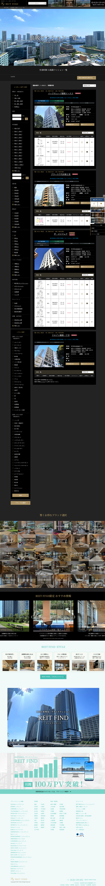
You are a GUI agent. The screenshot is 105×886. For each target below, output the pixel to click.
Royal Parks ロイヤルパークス (18, 845)
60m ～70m (18, 152)
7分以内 (16, 221)
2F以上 (16, 238)
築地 (79, 249)
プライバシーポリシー (81, 820)
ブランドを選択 (20, 503)
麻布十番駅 (53, 804)
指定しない (17, 170)
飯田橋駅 (82, 187)
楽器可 (16, 401)
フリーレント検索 (80, 809)
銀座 (79, 346)
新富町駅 (84, 109)
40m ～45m (18, 143)
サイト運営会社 (80, 829)
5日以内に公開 (18, 323)
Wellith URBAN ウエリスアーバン (19, 861)
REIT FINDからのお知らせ (82, 825)
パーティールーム (19, 384)
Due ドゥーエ (14, 834)
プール (16, 379)
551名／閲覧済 (40, 231)
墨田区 (36, 815)
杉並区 (42, 822)
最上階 (16, 252)
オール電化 (17, 393)
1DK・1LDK (17, 98)
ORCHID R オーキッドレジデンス (19, 825)
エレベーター (17, 342)
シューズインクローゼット (21, 462)
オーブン (16, 451)
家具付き (16, 491)
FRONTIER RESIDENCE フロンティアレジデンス (21, 858)
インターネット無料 (19, 410)
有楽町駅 (84, 191)
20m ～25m (18, 131)
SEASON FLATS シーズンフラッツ (19, 832)
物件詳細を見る (70, 124)
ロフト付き (17, 471)
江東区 (42, 806)
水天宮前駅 (53, 822)
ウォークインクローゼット (21, 465)
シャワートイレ (18, 431)
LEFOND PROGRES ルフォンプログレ (20, 820)
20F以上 (16, 246)
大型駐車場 (17, 359)
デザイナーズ (17, 289)
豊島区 (42, 818)
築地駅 (83, 110)
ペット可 (16, 294)
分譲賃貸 (16, 291)
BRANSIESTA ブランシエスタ (18, 852)
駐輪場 (16, 365)
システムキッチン (19, 440)
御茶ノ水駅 (62, 827)
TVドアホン (17, 350)
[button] (44, 638)
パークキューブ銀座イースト (60, 93)
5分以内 (16, 218)
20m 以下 (17, 128)
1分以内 (16, 213)
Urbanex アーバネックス (17, 818)
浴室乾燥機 (17, 434)
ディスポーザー (18, 448)
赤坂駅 (52, 809)
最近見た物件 (94, 205)
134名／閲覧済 (40, 171)
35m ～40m (18, 140)
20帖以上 (16, 269)
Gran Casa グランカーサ (17, 850)
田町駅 (52, 815)
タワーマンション (19, 286)
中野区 (36, 822)
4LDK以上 (16, 106)
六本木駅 (53, 806)
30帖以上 (16, 272)
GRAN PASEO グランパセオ (18, 838)
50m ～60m (18, 149)
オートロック (17, 345)
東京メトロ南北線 (75, 189)
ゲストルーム (17, 381)
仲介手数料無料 (18, 308)
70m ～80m (18, 155)
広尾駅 (52, 811)
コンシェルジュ (18, 373)
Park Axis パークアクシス (17, 804)
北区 (35, 820)
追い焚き (16, 428)
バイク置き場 (17, 362)
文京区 (36, 813)
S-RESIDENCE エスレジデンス (18, 841)
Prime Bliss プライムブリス (18, 873)
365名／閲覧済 (40, 91)
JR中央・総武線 (75, 187)
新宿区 (36, 809)
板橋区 (36, 825)
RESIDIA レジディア (16, 806)
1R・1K (16, 95)
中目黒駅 (62, 825)
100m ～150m (18, 164)
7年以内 (16, 196)
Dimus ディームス (15, 827)
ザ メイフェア (61, 233)
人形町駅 (53, 820)
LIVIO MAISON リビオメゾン (18, 866)
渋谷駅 (61, 804)
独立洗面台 (17, 426)
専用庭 (16, 476)
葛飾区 (42, 827)
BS (15, 396)
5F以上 (16, 241)
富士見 (80, 185)
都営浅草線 (73, 351)
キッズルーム (17, 370)
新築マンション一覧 (81, 813)
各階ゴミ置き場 (18, 387)
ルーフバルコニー (19, 474)
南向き (16, 485)
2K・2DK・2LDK (18, 101)
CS (15, 398)
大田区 (36, 818)
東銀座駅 (53, 825)
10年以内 (16, 198)
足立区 (36, 827)
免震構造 (16, 404)
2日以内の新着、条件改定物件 (84, 815)
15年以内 (16, 201)
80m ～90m (18, 158)
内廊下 (16, 390)
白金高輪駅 (53, 813)
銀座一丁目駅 (85, 350)
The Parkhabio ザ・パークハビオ (19, 811)
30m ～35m (18, 137)
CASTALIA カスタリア (16, 822)
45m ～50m (18, 146)
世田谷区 (43, 815)
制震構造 (16, 407)
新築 (15, 187)
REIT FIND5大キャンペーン (52, 677)
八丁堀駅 (84, 112)
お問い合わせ (79, 827)
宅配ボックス (17, 348)
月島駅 (52, 829)
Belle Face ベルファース (17, 868)
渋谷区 (36, 806)
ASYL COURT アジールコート (18, 855)
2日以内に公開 (18, 320)
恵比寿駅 (62, 806)
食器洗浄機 (17, 454)
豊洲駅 (61, 811)
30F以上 (16, 249)
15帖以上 (16, 266)
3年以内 (16, 190)
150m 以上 (17, 167)
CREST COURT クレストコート (18, 848)
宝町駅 (79, 351)
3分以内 (16, 215)
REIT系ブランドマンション (21, 283)
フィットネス (17, 376)
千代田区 (76, 185)
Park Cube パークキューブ (17, 815)
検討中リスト (79, 818)
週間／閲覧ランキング (81, 806)
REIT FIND (6, 7)
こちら (43, 381)
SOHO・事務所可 (18, 423)
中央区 (76, 106)
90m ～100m (18, 161)
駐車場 (16, 356)
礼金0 (15, 303)
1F (15, 235)
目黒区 (42, 811)
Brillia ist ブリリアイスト (17, 829)
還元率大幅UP (18, 311)
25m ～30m (18, 134)
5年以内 (16, 193)
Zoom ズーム (14, 864)
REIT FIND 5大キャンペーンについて (85, 804)
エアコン (16, 460)
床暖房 (16, 457)
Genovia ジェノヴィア (16, 843)
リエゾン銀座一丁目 (61, 335)
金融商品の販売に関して (82, 822)
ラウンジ (16, 367)
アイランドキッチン (19, 445)
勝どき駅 (53, 818)
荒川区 (42, 820)
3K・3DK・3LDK (18, 104)
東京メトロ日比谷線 (76, 110)
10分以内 (16, 224)
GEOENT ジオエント (16, 871)
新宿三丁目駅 (63, 813)
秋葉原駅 (62, 829)
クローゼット (17, 437)
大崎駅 (61, 822)
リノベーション (18, 488)
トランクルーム (18, 353)
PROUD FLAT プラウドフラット (19, 813)
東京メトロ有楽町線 (76, 109)
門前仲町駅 (62, 809)
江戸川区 (36, 829)
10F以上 (16, 244)
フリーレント (17, 306)
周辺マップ (83, 124)
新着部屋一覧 (79, 811)
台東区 (42, 813)
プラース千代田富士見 (61, 174)
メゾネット (17, 468)
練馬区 (42, 825)
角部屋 (16, 479)
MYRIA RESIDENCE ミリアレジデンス (20, 836)
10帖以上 (16, 263)
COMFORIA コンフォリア (17, 809)
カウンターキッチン (19, 443)
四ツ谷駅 (62, 818)
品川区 (36, 811)
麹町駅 (61, 820)
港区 (35, 804)
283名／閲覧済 (40, 332)
